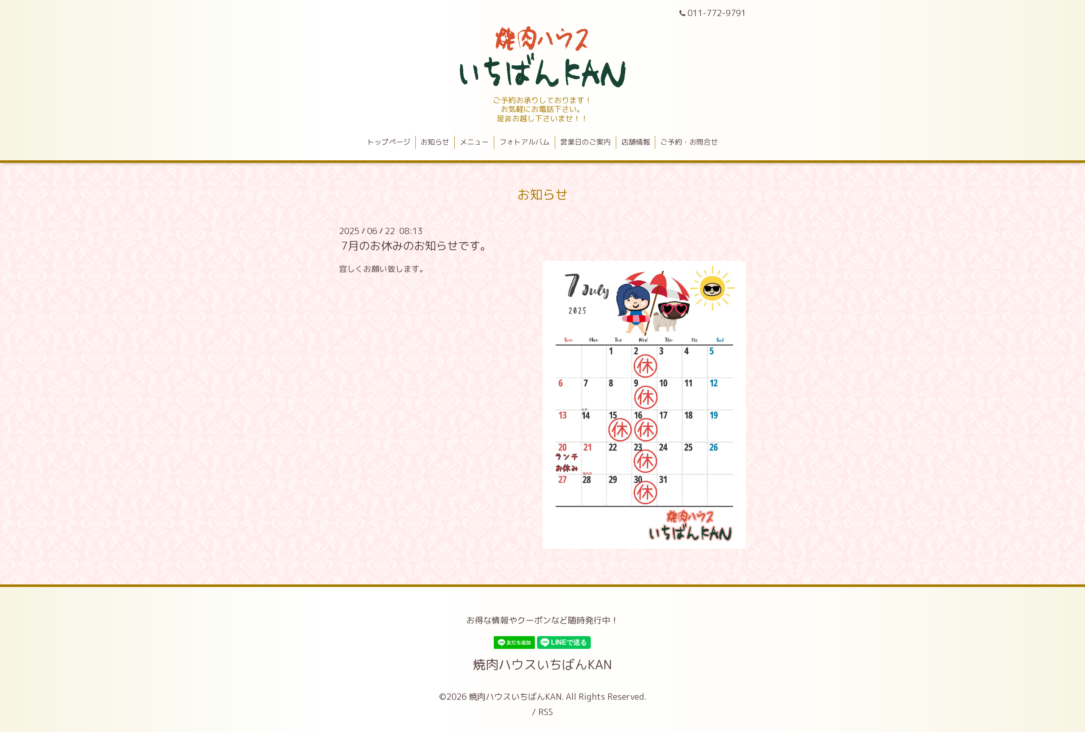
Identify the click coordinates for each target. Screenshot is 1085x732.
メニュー (474, 142)
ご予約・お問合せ (689, 142)
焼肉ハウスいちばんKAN (542, 664)
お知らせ (434, 142)
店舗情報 (635, 142)
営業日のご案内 (585, 142)
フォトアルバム (524, 142)
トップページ (388, 142)
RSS (545, 712)
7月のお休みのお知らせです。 (416, 245)
